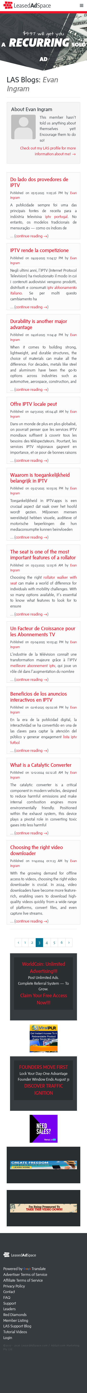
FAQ (6, 1297)
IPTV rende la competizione (39, 250)
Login (7, 1337)
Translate (39, 1269)
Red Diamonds (15, 1314)
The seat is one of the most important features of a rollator (43, 554)
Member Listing (15, 1320)
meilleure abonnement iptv (32, 665)
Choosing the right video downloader (36, 850)
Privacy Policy (14, 1286)
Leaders (9, 1309)
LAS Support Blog (17, 1326)
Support (9, 1303)
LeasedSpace (31, 5)
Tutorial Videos (15, 1332)
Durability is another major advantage (38, 324)
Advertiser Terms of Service (25, 1274)
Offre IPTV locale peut (33, 404)
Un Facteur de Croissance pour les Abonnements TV (42, 631)
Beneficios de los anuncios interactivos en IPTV (38, 697)
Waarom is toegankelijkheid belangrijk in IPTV (40, 478)
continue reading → (31, 236)
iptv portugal (56, 216)
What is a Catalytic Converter (41, 765)
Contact (9, 1291)
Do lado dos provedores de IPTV (39, 182)
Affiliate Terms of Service (23, 1280)
